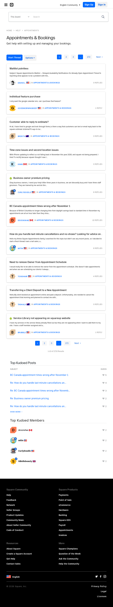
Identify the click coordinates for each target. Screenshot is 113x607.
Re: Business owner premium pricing (29, 398)
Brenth (21, 136)
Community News (15, 520)
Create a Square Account (19, 554)
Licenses (102, 596)
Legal (104, 591)
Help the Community (69, 564)
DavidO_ (22, 83)
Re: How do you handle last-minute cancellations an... (38, 382)
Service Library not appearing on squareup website (41, 318)
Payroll (62, 525)
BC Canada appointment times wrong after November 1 (40, 206)
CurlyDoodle (24, 192)
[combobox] (69, 16)
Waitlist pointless (19, 68)
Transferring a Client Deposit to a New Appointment (38, 290)
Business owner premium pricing (31, 178)
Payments (63, 495)
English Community (69, 5)
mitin (20, 248)
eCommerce (64, 505)
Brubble (22, 332)
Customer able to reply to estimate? (29, 122)
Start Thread (14, 57)
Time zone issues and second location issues (34, 150)
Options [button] (29, 58)
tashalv (22, 304)
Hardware (63, 510)
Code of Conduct (15, 530)
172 (88, 57)
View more (15, 412)
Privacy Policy (99, 586)
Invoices (63, 535)
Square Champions (68, 549)
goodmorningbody (27, 108)
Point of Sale (65, 500)
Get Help (10, 559)
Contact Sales (13, 564)
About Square (13, 549)
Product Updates (15, 515)
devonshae (23, 220)
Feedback (11, 500)
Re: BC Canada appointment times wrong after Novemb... (40, 390)
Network (10, 505)
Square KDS (65, 520)
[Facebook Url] (100, 577)
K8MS (20, 164)
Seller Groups (13, 510)
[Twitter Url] (96, 577)
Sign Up (89, 4)
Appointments (66, 530)
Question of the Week (70, 554)
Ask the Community (68, 559)
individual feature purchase (25, 96)
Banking (63, 515)
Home (9, 30)
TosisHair (23, 276)
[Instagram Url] (104, 577)
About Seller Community (18, 525)
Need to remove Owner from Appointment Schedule (38, 262)
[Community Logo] (12, 4)
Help (18, 30)
